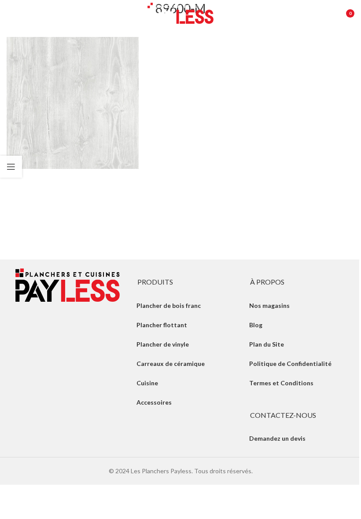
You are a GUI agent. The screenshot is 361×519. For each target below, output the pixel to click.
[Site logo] (180, 12)
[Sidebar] (11, 167)
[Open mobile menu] (11, 13)
